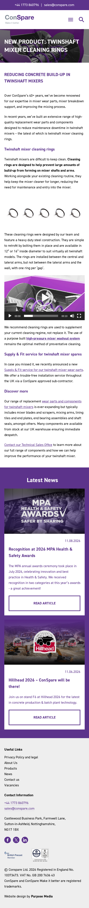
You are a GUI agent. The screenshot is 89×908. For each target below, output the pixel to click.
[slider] (41, 316)
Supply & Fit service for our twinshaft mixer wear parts (43, 370)
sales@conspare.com (59, 5)
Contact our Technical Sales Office (28, 444)
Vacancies (11, 785)
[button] (44, 297)
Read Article (44, 603)
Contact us (11, 779)
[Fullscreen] (79, 316)
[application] (44, 297)
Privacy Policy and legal (21, 757)
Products (10, 768)
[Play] (10, 316)
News (8, 774)
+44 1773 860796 (27, 5)
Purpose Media (42, 896)
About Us (10, 763)
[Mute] (72, 316)
